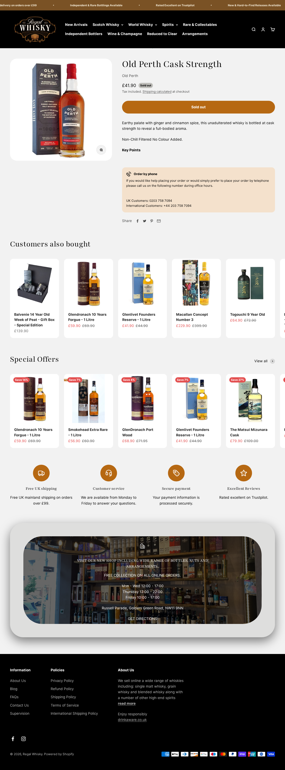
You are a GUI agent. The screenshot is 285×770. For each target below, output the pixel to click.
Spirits (168, 25)
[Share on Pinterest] (151, 221)
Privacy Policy (62, 681)
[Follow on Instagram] (23, 739)
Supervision (19, 713)
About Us (18, 681)
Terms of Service (65, 705)
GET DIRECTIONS (142, 619)
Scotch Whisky (106, 25)
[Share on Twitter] (144, 221)
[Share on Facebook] (137, 221)
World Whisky (140, 25)
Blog (13, 689)
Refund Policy (62, 689)
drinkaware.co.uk (132, 720)
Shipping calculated (157, 91)
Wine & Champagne (124, 34)
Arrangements (195, 34)
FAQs (14, 697)
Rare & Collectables (200, 25)
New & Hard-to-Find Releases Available (247, 5)
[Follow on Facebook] (13, 739)
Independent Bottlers (83, 34)
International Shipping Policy (74, 713)
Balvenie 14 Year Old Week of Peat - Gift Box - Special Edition (34, 319)
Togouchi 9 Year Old (247, 314)
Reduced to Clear (162, 34)
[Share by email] (158, 221)
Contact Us (19, 705)
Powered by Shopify (59, 754)
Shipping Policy (63, 697)
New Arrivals (76, 25)
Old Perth (130, 76)
